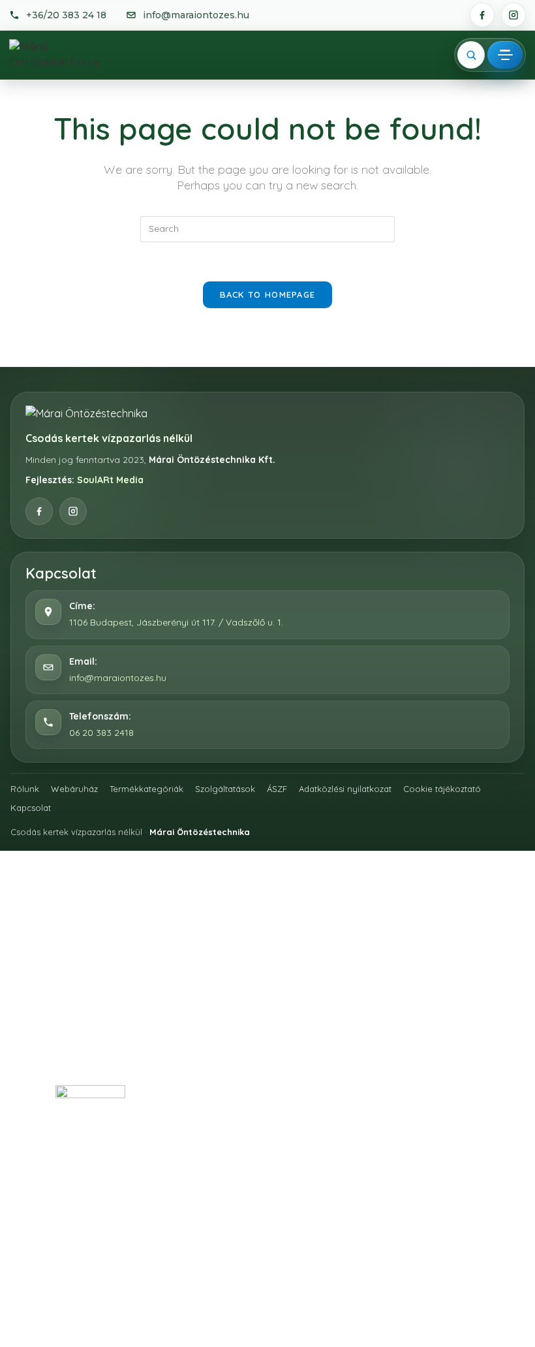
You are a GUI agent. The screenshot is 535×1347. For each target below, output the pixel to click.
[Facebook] (482, 15)
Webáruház (74, 789)
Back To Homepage (268, 294)
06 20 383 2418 (101, 732)
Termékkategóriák (146, 789)
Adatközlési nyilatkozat (345, 789)
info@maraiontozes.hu (117, 678)
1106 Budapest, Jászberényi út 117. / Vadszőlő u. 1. (176, 622)
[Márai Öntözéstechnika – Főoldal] (66, 55)
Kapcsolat (30, 807)
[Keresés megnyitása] (471, 55)
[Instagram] (513, 15)
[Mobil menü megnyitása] (505, 55)
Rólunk (24, 789)
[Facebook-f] (198, 1049)
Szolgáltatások (225, 789)
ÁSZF (277, 789)
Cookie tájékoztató (442, 789)
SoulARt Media (110, 480)
